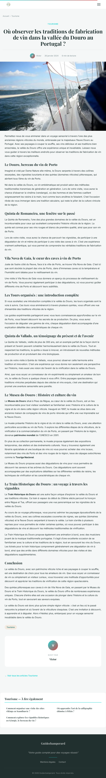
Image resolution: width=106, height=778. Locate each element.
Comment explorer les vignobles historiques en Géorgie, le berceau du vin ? (27, 719)
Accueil (6, 16)
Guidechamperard (53, 743)
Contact (62, 762)
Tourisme (15, 16)
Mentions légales (47, 762)
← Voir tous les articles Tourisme (21, 675)
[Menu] (99, 4)
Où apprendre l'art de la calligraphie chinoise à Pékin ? (74, 710)
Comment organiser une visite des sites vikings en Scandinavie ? (25, 710)
